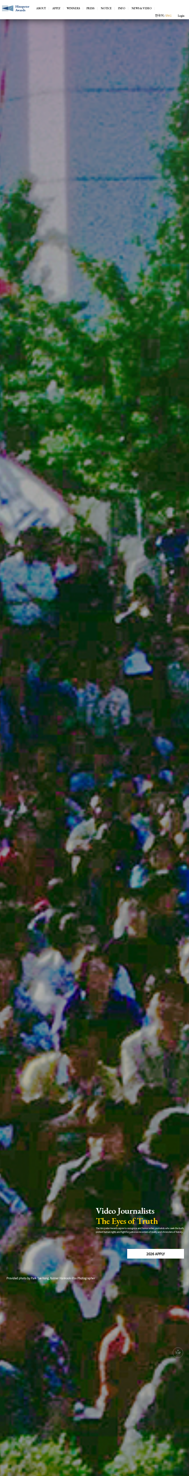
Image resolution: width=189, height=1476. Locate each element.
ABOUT (41, 8)
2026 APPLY (155, 1253)
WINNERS (73, 8)
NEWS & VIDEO (142, 8)
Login (181, 16)
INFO (121, 8)
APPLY (56, 8)
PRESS (90, 8)
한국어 (159, 15)
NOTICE (106, 8)
